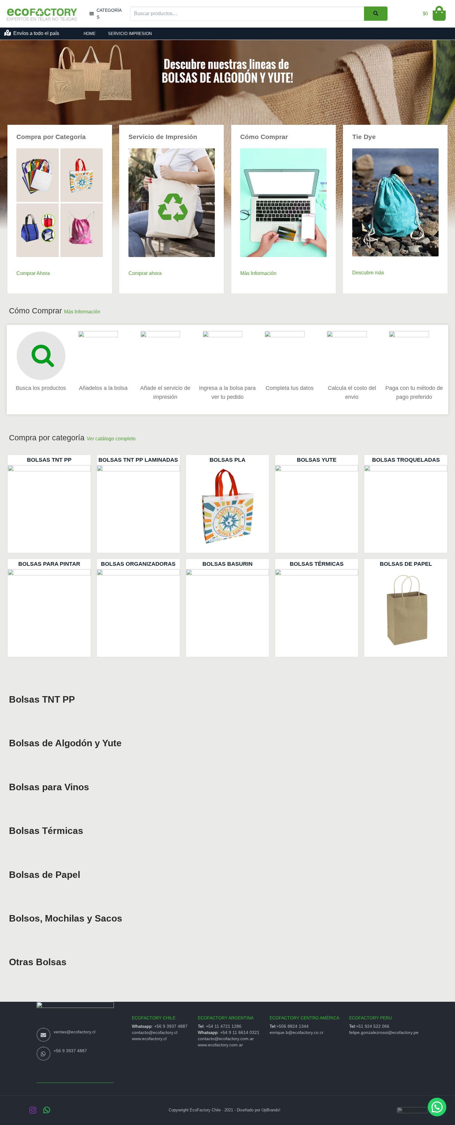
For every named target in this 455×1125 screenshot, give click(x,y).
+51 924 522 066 (372, 1026)
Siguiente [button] (447, 95)
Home (90, 33)
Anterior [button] (7, 95)
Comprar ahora (145, 273)
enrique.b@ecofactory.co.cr (296, 1032)
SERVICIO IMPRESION (130, 33)
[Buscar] (376, 14)
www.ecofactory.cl (149, 1038)
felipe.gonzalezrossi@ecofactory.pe (383, 1032)
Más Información (258, 273)
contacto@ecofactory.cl (154, 1032)
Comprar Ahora (33, 273)
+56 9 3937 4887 (70, 1050)
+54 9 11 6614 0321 (239, 1032)
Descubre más (368, 272)
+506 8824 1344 (292, 1026)
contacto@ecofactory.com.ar (226, 1038)
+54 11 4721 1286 (223, 1026)
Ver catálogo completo (111, 438)
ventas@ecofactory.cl (74, 1031)
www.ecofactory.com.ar (220, 1044)
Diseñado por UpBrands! (258, 1110)
